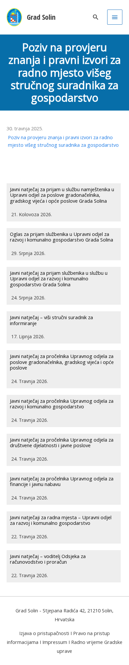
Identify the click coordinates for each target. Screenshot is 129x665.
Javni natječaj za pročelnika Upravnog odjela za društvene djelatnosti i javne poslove (61, 442)
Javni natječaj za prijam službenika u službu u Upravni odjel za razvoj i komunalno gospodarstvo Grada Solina (59, 278)
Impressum (54, 642)
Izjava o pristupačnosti (44, 633)
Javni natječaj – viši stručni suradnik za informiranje (51, 320)
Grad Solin (41, 17)
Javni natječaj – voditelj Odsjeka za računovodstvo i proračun (48, 559)
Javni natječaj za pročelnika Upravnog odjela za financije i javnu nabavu (61, 481)
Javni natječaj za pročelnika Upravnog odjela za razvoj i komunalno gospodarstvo (61, 403)
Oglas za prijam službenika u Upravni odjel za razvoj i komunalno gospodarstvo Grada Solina (61, 237)
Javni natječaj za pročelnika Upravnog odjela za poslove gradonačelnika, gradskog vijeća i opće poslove (62, 362)
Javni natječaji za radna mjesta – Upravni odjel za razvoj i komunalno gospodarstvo (60, 520)
